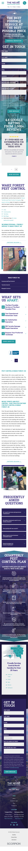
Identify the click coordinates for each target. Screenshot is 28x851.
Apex (9, 682)
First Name (5, 51)
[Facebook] (11, 825)
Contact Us (14, 805)
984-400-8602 (14, 790)
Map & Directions (8, 818)
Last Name (4, 57)
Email (3, 70)
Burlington (10, 687)
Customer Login (14, 800)
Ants (5, 209)
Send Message (14, 111)
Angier (9, 679)
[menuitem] (14, 281)
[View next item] (16, 169)
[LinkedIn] (14, 825)
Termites (6, 214)
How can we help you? (8, 88)
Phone (3, 63)
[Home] (13, 3)
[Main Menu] (3, 3)
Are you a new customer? (9, 82)
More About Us (8, 341)
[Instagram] (17, 825)
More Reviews (14, 174)
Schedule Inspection (14, 41)
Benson (9, 685)
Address (4, 76)
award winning (6, 202)
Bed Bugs (6, 216)
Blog (14, 803)
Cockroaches (7, 212)
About (14, 798)
